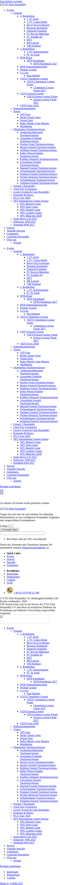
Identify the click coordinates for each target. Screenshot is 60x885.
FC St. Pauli (33, 54)
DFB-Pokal (26, 57)
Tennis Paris (26, 120)
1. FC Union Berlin (37, 22)
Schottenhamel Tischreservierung (37, 180)
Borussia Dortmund (37, 28)
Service (10, 227)
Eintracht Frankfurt (37, 30)
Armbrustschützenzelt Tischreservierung (31, 134)
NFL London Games (31, 212)
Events (10, 10)
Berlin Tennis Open (30, 117)
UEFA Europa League (32, 93)
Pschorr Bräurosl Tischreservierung (38, 177)
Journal (17, 242)
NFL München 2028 (31, 215)
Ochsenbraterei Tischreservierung (37, 171)
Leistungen (12, 233)
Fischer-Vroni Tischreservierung (37, 144)
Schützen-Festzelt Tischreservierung (39, 183)
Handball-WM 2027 (24, 224)
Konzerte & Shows (23, 195)
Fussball (17, 13)
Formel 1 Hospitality (24, 186)
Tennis (16, 111)
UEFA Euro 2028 (29, 105)
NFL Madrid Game (30, 209)
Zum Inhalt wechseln (11, 1)
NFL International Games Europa (30, 200)
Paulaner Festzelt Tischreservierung (38, 174)
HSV (29, 39)
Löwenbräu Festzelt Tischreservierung (30, 163)
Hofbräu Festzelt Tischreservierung (38, 150)
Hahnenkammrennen (24, 108)
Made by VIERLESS (11, 883)
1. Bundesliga (27, 16)
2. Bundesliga (27, 48)
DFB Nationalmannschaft (33, 66)
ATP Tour (25, 114)
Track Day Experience (25, 189)
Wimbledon (26, 126)
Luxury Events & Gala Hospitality (31, 192)
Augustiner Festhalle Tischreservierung (31, 140)
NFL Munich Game (30, 203)
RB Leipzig (33, 42)
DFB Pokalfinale (35, 60)
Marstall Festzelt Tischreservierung (38, 168)
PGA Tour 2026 (21, 197)
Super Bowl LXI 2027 (25, 218)
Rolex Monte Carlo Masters (34, 123)
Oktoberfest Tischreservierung (29, 129)
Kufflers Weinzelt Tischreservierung (39, 159)
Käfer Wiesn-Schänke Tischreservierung (31, 155)
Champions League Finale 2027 (43, 89)
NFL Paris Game (29, 206)
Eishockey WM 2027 (24, 221)
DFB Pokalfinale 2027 (45, 63)
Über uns (11, 239)
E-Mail (4, 526)
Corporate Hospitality (18, 236)
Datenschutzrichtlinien (34, 547)
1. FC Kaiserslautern (37, 51)
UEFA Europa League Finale (42, 96)
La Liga (24, 72)
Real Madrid (33, 75)
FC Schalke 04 (34, 36)
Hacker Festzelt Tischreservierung (38, 147)
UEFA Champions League (34, 78)
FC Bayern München (38, 33)
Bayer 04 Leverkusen (38, 25)
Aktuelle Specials (16, 230)
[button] (30, 493)
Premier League (28, 69)
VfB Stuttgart (34, 45)
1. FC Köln (33, 19)
